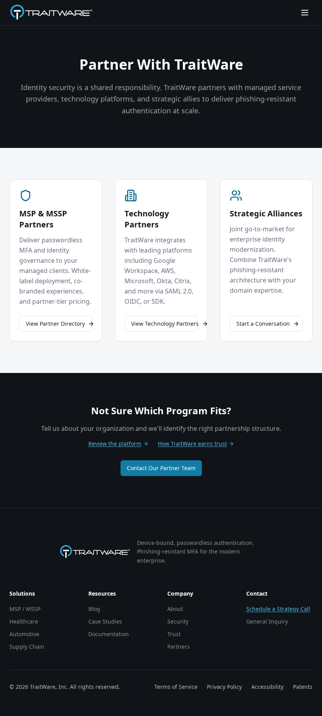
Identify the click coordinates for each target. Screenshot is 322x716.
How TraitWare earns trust (192, 443)
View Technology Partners (164, 323)
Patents (303, 686)
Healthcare (23, 621)
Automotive (24, 634)
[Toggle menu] (305, 12)
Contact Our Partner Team (161, 468)
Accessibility (267, 686)
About (175, 609)
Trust (174, 634)
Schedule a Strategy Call (278, 609)
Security (177, 621)
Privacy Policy (224, 686)
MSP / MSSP (24, 609)
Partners (178, 646)
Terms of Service (176, 686)
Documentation (108, 634)
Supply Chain (26, 646)
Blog (94, 609)
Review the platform (114, 443)
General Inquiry (267, 621)
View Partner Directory (55, 323)
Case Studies (105, 621)
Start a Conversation (263, 323)
